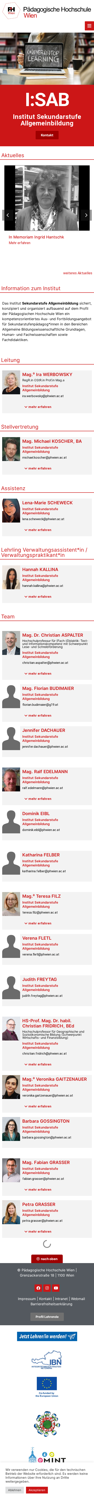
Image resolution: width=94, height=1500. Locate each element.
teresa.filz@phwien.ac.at (40, 912)
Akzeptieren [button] (37, 1490)
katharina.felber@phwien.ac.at (44, 871)
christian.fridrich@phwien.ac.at (44, 1053)
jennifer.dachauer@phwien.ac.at (45, 747)
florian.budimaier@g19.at (40, 705)
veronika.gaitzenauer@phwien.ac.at (47, 1095)
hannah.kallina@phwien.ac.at (42, 586)
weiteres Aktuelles (77, 273)
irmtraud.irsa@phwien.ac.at (41, 1356)
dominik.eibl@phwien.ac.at (41, 830)
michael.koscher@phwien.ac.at (44, 457)
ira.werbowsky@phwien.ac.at (43, 396)
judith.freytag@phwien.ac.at (42, 996)
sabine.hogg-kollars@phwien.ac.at (46, 1314)
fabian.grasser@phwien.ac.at (43, 1179)
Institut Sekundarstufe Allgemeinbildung (40, 388)
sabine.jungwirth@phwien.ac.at (44, 1440)
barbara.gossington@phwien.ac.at (46, 1137)
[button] (86, 215)
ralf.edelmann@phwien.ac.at (42, 788)
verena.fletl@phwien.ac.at (40, 954)
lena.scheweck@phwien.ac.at (43, 519)
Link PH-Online (32, 1264)
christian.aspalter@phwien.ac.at (45, 663)
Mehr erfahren (19, 243)
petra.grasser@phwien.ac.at (42, 1221)
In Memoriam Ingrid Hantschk (36, 237)
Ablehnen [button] (14, 1490)
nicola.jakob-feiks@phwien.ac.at (45, 1398)
